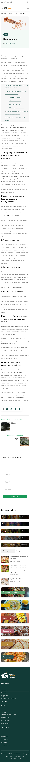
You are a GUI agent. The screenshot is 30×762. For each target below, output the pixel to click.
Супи (5, 605)
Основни (7, 618)
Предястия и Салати (12, 592)
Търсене (4, 701)
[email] (15, 409)
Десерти (7, 631)
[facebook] (7, 409)
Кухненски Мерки (16, 579)
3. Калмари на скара (15, 104)
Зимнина (7, 657)
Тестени (6, 644)
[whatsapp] (20, 409)
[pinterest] (11, 409)
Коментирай (9, 44)
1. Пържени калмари (15, 97)
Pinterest (4, 742)
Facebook (4, 739)
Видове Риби (5, 720)
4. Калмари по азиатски (16, 108)
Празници (4, 723)
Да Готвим (18, 754)
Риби (5, 34)
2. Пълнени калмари (15, 101)
